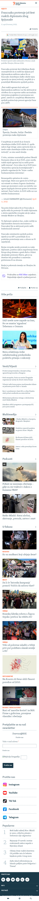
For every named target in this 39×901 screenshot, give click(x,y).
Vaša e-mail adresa (10, 742)
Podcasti (7, 459)
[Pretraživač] (31, 898)
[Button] (34, 29)
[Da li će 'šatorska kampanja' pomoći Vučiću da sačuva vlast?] (19, 568)
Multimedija (9, 414)
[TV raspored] (27, 880)
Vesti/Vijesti (9, 366)
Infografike (7, 676)
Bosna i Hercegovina (11, 708)
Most (4, 580)
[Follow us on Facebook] (3, 880)
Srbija (5, 611)
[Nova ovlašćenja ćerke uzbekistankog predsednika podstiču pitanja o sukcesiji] (19, 340)
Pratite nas (8, 765)
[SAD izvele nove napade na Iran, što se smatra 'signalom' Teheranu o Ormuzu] (19, 308)
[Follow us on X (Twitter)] (8, 880)
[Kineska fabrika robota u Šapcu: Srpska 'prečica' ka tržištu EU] (19, 599)
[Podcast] (19, 898)
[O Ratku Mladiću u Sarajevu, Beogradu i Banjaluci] (8, 421)
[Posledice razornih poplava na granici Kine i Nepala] (8, 430)
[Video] (8, 898)
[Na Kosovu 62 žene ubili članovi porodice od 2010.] (8, 440)
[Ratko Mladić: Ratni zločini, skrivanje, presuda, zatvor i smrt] (19, 503)
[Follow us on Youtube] (13, 880)
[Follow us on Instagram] (18, 880)
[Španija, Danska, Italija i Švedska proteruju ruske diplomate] (19, 118)
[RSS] (22, 880)
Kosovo (5, 552)
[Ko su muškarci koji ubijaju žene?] (19, 540)
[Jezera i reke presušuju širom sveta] (8, 449)
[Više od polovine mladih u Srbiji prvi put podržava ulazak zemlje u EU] (19, 630)
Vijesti (4, 9)
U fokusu (7, 527)
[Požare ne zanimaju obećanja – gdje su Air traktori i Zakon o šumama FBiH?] (19, 472)
